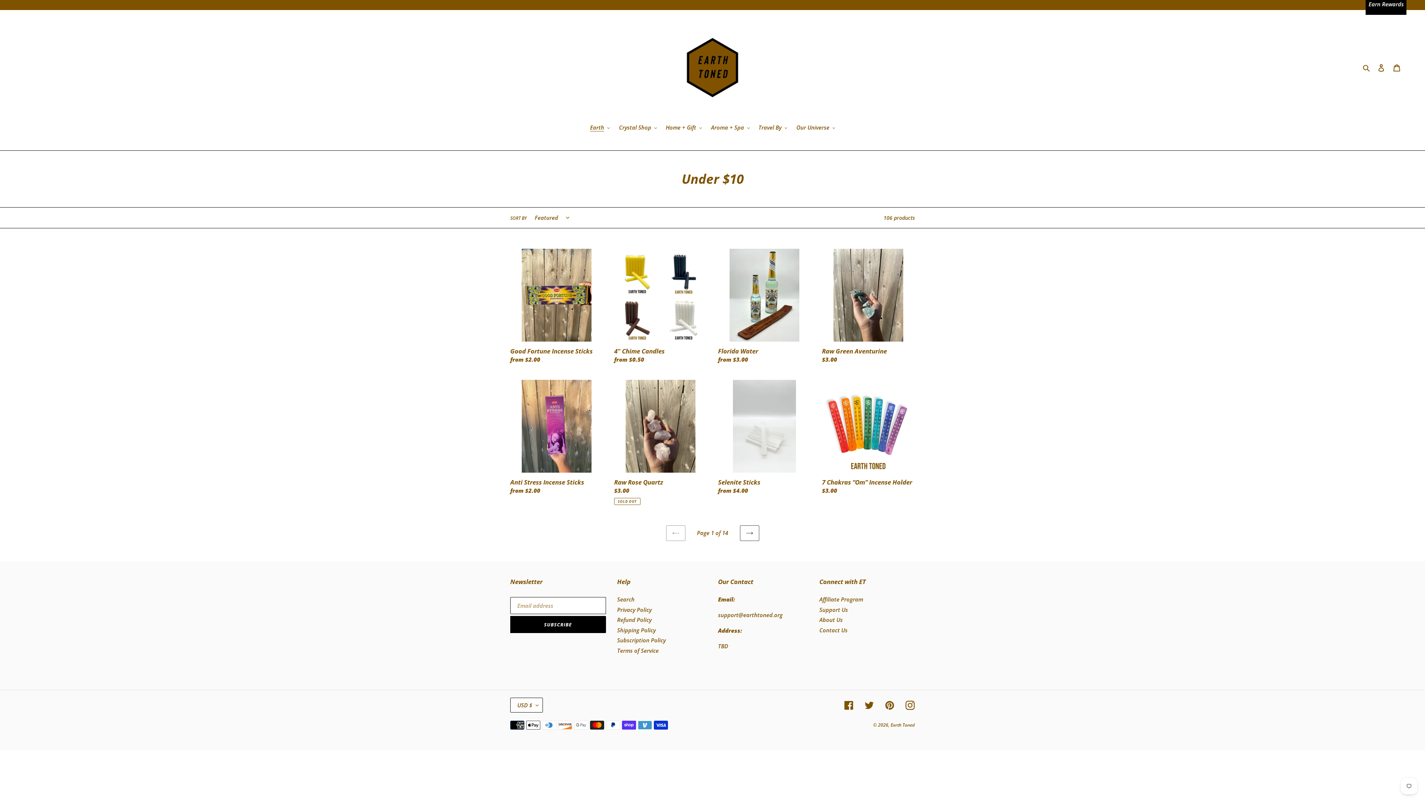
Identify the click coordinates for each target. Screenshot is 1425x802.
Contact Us (833, 630)
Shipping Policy (636, 630)
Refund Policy (634, 619)
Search (626, 599)
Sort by (518, 218)
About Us (831, 619)
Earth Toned (903, 725)
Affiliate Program (841, 599)
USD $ (524, 705)
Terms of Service (638, 650)
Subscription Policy (641, 640)
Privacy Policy (634, 609)
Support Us (833, 609)
